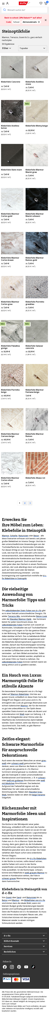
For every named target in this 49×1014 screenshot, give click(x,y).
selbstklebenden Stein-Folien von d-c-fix (23, 610)
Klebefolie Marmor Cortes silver (10, 479)
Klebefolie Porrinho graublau (35, 303)
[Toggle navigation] (3, 4)
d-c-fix (7, 936)
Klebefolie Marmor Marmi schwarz (35, 215)
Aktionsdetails (30, 22)
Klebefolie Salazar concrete (34, 347)
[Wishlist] (40, 3)
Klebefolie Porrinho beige (10, 391)
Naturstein (23, 535)
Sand (19, 897)
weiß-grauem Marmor (34, 872)
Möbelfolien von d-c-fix (34, 900)
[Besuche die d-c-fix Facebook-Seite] (6, 967)
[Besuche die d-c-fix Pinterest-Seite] (20, 967)
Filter (5, 48)
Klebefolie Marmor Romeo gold (35, 259)
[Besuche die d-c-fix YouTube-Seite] (27, 967)
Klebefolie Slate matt (11, 170)
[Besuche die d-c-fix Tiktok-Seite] (33, 967)
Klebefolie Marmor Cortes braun (10, 259)
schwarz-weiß (17, 763)
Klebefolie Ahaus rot (35, 478)
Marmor (5, 535)
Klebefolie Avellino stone (35, 83)
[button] (45, 20)
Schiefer (13, 535)
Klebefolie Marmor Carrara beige (10, 435)
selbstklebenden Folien (12, 624)
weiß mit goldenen (15, 780)
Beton (36, 535)
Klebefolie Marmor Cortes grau (10, 303)
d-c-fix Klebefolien (38, 858)
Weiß (22, 714)
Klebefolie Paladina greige (10, 347)
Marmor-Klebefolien (19, 694)
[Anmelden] (7, 3)
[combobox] (24, 10)
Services (8, 946)
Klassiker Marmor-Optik (20, 619)
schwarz (41, 777)
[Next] (30, 503)
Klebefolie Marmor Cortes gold (10, 215)
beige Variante (38, 794)
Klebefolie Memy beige (37, 126)
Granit (9, 897)
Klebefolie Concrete (10, 82)
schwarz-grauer (9, 878)
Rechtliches (10, 952)
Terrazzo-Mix (14, 616)
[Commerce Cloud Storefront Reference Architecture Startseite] (24, 3)
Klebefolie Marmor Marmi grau (35, 171)
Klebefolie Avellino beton (10, 127)
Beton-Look (41, 616)
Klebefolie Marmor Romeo (35, 435)
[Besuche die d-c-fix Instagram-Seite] (13, 967)
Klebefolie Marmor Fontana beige (35, 391)
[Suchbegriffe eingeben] (4, 9)
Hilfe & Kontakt (11, 941)
